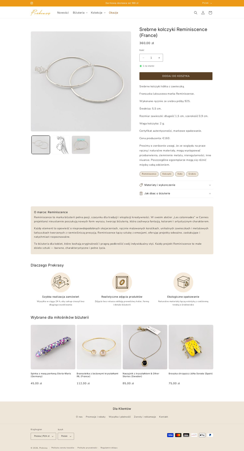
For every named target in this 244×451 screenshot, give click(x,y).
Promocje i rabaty (95, 417)
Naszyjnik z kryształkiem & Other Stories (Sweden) (141, 375)
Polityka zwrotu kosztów (62, 448)
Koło (180, 173)
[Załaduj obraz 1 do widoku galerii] (41, 145)
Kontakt (163, 417)
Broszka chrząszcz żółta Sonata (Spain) (191, 373)
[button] (80, 12)
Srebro (192, 173)
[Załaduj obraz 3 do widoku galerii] (81, 145)
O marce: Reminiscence (51, 212)
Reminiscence (149, 173)
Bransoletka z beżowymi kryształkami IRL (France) (97, 375)
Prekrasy (43, 448)
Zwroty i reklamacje (145, 417)
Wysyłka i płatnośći (120, 417)
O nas (79, 417)
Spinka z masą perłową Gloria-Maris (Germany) (51, 375)
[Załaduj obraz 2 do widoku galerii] (61, 145)
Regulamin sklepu (109, 448)
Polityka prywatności (87, 448)
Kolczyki (167, 173)
